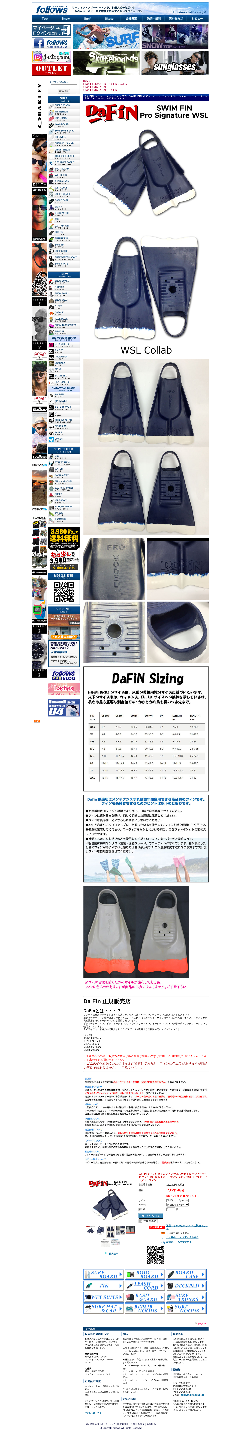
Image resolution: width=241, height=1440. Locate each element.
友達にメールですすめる (179, 1242)
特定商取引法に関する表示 (131, 1424)
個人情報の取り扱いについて (100, 1424)
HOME (86, 81)
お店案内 (151, 1424)
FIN (115, 84)
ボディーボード (102, 84)
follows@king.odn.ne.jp (192, 1395)
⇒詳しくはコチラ (93, 1412)
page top (202, 1323)
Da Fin (123, 84)
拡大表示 (113, 1253)
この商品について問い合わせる (182, 1237)
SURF (88, 84)
